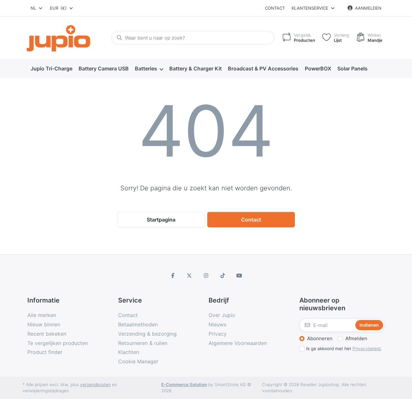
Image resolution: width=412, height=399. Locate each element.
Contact (275, 8)
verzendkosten (95, 384)
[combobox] (36, 8)
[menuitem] (51, 68)
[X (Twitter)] (190, 275)
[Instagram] (206, 275)
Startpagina (161, 219)
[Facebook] (173, 275)
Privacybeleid (366, 348)
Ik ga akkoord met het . (344, 348)
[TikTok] (223, 275)
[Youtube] (239, 275)
